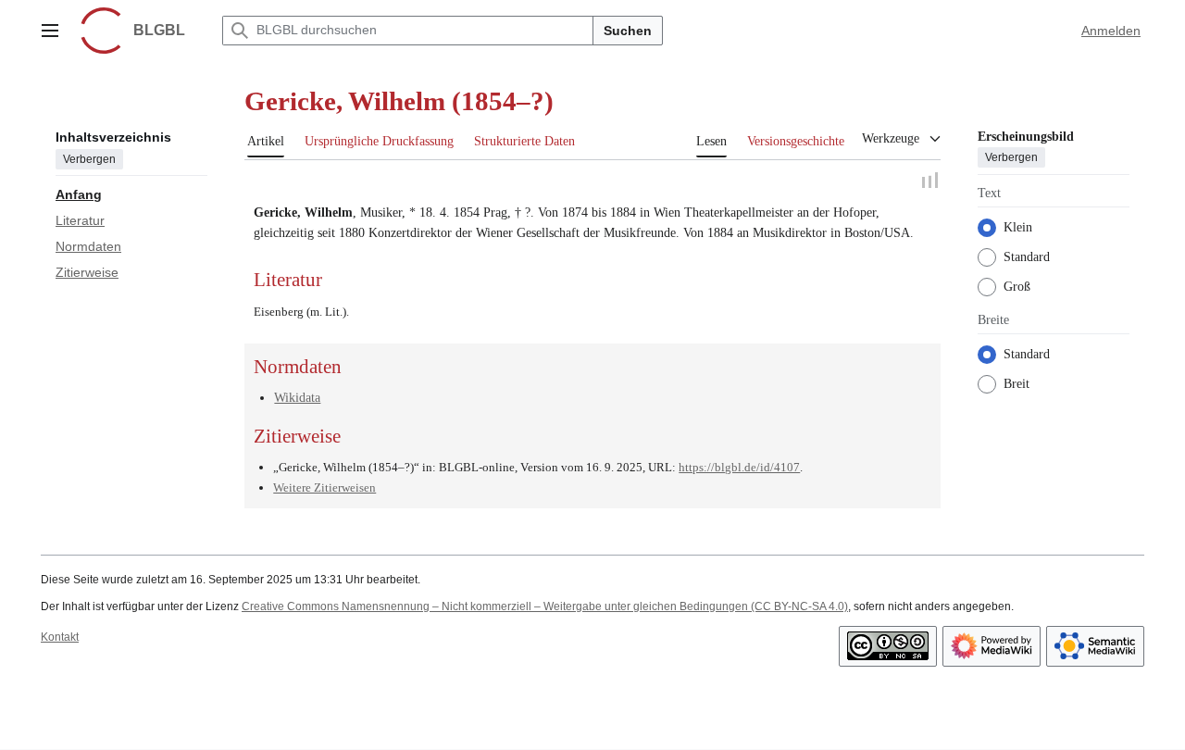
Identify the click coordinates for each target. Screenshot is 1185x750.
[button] (50, 30)
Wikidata (297, 398)
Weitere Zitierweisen (324, 487)
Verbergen (89, 158)
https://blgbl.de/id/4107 (739, 466)
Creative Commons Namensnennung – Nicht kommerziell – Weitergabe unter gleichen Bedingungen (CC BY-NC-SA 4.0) (545, 606)
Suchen (628, 30)
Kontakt (60, 636)
